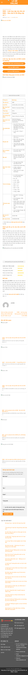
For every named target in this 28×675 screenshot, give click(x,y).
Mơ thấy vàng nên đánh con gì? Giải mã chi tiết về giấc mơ (15, 573)
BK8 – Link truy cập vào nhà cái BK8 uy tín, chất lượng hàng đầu (13, 435)
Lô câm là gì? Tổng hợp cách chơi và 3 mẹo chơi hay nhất (15, 537)
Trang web (5, 500)
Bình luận (5, 476)
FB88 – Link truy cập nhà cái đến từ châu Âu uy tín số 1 (14, 459)
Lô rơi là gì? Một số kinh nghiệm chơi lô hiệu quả (15, 541)
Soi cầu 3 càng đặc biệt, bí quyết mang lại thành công (15, 591)
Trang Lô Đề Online (13, 50)
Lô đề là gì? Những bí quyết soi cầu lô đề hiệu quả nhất (16, 604)
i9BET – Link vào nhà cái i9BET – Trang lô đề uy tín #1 (14, 362)
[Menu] (2, 2)
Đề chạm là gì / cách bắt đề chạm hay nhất (15, 523)
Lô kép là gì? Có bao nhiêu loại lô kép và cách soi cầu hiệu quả (16, 568)
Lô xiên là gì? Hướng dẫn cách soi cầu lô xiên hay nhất (15, 564)
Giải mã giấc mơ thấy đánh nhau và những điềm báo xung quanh (15, 608)
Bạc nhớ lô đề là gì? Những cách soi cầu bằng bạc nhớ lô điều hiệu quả (16, 600)
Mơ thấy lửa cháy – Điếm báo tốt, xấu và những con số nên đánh (14, 546)
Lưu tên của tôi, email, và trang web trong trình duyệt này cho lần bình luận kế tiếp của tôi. (14, 509)
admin (16, 17)
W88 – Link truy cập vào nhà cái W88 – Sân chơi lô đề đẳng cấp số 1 (13, 411)
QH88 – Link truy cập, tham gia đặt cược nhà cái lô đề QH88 (13, 338)
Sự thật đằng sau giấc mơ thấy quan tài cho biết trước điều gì (15, 532)
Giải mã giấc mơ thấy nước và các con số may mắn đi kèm (16, 582)
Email (4, 494)
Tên (4, 488)
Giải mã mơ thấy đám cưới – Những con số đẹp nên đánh (15, 559)
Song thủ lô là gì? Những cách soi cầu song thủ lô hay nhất (15, 550)
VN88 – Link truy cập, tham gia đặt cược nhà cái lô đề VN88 (21, 314)
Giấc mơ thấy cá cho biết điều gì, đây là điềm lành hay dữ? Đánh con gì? (7, 314)
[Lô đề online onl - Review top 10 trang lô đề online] (14, 2)
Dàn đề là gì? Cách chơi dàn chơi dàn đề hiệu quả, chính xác (15, 577)
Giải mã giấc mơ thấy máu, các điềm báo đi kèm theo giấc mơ (15, 586)
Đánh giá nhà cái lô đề (7, 9)
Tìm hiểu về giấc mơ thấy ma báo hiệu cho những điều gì (15, 595)
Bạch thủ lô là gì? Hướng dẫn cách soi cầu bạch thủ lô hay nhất (15, 555)
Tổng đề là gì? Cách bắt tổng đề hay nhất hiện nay (16, 528)
